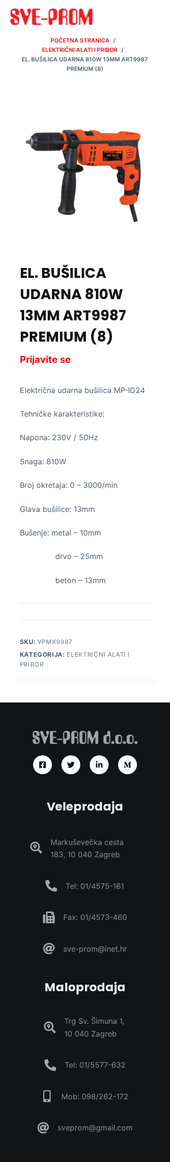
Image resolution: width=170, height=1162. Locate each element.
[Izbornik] (155, 16)
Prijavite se (45, 359)
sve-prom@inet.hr (95, 948)
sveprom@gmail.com (95, 1127)
